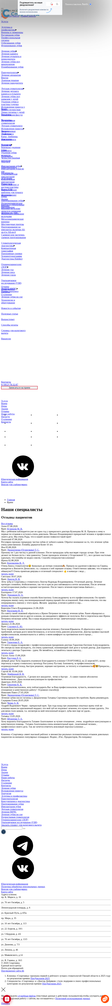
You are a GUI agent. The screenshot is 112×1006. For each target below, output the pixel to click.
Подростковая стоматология (8, 121)
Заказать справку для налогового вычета (21, 825)
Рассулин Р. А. (14, 658)
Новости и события (11, 308)
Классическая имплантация (8, 180)
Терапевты (6, 120)
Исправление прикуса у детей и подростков (13, 108)
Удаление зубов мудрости (9, 154)
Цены (4, 406)
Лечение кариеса (9, 54)
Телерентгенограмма (11, 256)
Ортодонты (7, 156)
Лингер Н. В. (13, 579)
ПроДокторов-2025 (40, 978)
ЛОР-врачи (6, 178)
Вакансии (6, 338)
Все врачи (6, 114)
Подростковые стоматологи (8, 132)
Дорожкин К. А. (15, 595)
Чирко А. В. (13, 703)
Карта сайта (7, 482)
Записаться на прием (19, 387)
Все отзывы (7, 523)
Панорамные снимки (11, 253)
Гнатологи (6, 150)
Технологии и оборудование (8, 301)
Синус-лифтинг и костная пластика (10, 185)
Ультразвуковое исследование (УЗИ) (11, 281)
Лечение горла (8, 275)
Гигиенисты (7, 173)
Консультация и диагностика (15, 801)
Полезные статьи (9, 314)
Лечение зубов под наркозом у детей (10, 97)
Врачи (4, 403)
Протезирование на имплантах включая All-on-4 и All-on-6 (13, 229)
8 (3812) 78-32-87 (30, 965)
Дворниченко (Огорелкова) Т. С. (23, 550)
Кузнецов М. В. (15, 529)
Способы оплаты (9, 325)
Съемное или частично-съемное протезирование (13, 236)
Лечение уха (7, 269)
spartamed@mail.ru (33, 968)
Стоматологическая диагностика (11, 244)
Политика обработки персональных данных (23, 886)
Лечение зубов (8, 51)
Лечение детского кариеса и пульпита (11, 92)
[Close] (2, 8)
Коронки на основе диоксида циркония (11, 209)
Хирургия (12, 431)
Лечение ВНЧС (14, 445)
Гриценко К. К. (14, 684)
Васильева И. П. (15, 610)
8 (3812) (9, 384)
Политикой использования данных (72, 998)
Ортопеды (6, 145)
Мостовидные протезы (12, 224)
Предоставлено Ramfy (77, 3)
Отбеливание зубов (11, 43)
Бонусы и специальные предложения (12, 206)
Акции (4, 408)
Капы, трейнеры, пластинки (9, 137)
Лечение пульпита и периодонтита (11, 57)
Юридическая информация (14, 479)
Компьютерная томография (8, 249)
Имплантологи (8, 139)
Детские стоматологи (11, 125)
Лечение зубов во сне (12, 297)
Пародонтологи (9, 167)
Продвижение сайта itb (12, 971)
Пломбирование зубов (12, 67)
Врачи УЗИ (6, 189)
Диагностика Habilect (11, 259)
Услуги (4, 401)
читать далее (7, 574)
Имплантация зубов (43, 431)
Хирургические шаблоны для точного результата (12, 192)
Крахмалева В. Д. (15, 563)
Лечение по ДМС (10, 213)
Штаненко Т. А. (15, 719)
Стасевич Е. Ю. (15, 626)
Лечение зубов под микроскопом (10, 63)
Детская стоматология (12, 88)
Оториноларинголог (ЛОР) (14, 819)
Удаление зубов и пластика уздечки (10, 103)
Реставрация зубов (10, 35)
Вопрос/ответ (8, 319)
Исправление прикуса (12, 128)
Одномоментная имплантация (9, 175)
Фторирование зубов (11, 45)
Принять (5, 1003)
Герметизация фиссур (12, 115)
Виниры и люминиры (12, 32)
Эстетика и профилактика (8, 28)
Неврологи (6, 184)
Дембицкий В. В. (15, 674)
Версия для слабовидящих (14, 484)
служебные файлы (27, 996)
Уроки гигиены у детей (12, 112)
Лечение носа (8, 272)
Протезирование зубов (12, 200)
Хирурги (5, 161)
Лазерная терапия (10, 80)
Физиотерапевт (8, 195)
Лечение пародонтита (12, 83)
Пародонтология (9, 72)
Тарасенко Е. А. (15, 642)
